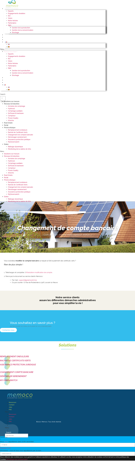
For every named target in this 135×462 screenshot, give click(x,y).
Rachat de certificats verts (15, 360)
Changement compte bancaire (16, 372)
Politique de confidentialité (17, 459)
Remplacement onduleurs (17, 130)
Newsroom (12, 402)
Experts (11, 11)
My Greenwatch (8, 380)
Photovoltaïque (9, 128)
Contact (11, 405)
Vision (10, 18)
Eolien (6, 144)
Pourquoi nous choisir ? (12, 9)
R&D (9, 25)
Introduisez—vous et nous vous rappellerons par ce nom (20, 450)
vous (6, 442)
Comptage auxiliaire (15, 111)
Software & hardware (16, 113)
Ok (7, 459)
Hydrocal (11, 108)
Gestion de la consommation (22, 30)
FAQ (10, 409)
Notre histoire (13, 21)
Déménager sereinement (17, 137)
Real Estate (8, 123)
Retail (6, 125)
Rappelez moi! (5, 448)
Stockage (15, 32)
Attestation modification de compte (39, 272)
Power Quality (13, 118)
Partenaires (12, 23)
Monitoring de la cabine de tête (19, 149)
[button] (53, 49)
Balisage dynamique (15, 147)
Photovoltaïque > (7, 221)
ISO (9, 16)
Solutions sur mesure (11, 101)
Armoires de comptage (16, 106)
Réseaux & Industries (11, 104)
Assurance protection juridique (19, 139)
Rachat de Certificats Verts (17, 132)
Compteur (11, 116)
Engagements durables (16, 13)
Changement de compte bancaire (20, 135)
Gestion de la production (21, 28)
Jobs (10, 407)
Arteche (11, 120)
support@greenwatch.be (28, 280)
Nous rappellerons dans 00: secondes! (17, 441)
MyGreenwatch (13, 142)
